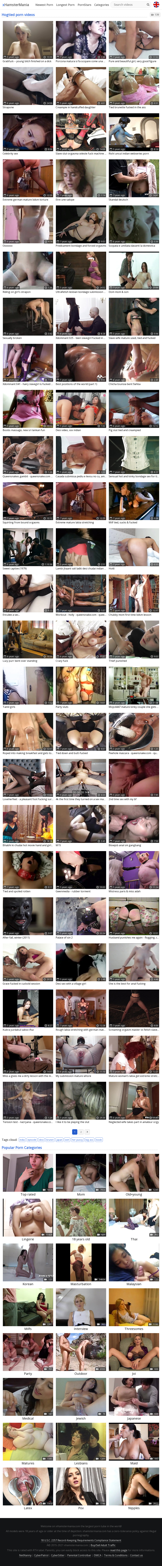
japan (59, 1139)
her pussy (77, 1139)
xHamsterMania (16, 4)
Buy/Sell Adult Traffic (103, 1545)
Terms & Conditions (116, 1555)
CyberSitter (58, 1555)
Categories (101, 5)
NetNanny (25, 1555)
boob (99, 1139)
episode (32, 1139)
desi (41, 1139)
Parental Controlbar (79, 1555)
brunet (50, 1139)
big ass (89, 1139)
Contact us (136, 1555)
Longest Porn (65, 5)
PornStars (84, 5)
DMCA (97, 1555)
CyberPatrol (41, 1555)
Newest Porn (44, 5)
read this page (118, 1550)
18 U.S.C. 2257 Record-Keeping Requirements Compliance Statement (81, 1540)
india (22, 1139)
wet (67, 1139)
